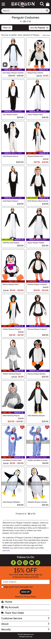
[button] (48, 4)
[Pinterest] (19, 562)
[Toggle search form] (42, 4)
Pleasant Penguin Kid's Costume (35, 156)
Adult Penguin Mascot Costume (10, 156)
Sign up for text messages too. (18, 587)
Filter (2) (7, 28)
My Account (12, 607)
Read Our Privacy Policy (25, 597)
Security (6, 629)
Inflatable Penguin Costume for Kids (37, 502)
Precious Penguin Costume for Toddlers (37, 329)
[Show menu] (3, 4)
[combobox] (23, 10)
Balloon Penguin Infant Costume (10, 284)
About (4, 623)
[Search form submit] (47, 10)
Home (8, 601)
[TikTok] (37, 562)
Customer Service (11, 618)
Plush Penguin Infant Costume (37, 201)
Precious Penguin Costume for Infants (37, 284)
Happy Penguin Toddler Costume (35, 242)
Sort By (37, 28)
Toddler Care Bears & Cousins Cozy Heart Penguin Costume (37, 460)
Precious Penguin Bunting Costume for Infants (36, 374)
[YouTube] (31, 562)
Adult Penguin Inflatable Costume (11, 502)
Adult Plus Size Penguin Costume (11, 242)
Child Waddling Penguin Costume (36, 415)
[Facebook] (13, 562)
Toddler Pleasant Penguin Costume (12, 329)
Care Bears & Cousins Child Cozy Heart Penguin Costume (13, 460)
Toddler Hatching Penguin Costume (12, 374)
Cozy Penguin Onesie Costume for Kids (10, 114)
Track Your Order (14, 612)
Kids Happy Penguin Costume (13, 73)
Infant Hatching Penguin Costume (11, 415)
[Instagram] (25, 562)
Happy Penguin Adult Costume (35, 114)
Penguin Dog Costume (35, 73)
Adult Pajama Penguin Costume (10, 201)
